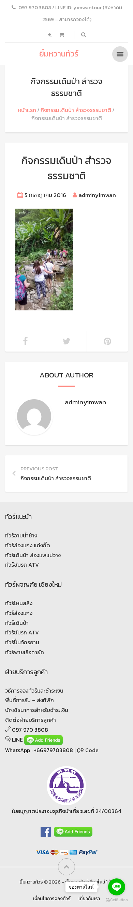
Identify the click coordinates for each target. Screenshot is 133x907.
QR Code (88, 750)
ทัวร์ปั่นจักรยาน (22, 642)
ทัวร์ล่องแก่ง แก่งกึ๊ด (27, 545)
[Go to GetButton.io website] (117, 900)
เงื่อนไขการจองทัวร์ (52, 898)
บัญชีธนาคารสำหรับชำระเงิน (36, 710)
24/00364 (108, 811)
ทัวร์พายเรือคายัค (24, 652)
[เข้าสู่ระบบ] (50, 34)
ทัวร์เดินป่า (17, 623)
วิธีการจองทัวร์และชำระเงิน (34, 690)
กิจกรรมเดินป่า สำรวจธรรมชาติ (76, 110)
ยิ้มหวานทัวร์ (58, 54)
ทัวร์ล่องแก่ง (18, 613)
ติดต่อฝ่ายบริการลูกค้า (30, 720)
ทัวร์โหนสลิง (18, 603)
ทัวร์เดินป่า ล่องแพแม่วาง (33, 555)
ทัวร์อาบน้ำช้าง (21, 535)
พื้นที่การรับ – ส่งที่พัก (29, 700)
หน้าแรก (27, 110)
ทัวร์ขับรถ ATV (22, 565)
